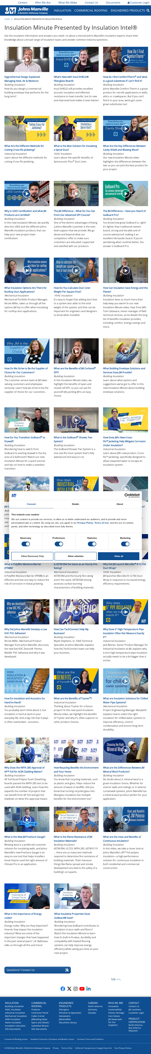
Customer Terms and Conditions (90, 1039)
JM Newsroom (115, 1019)
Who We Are (43, 2)
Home (7, 19)
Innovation (113, 1006)
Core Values (114, 1016)
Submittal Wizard (40, 1025)
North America (95, 1006)
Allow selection (75, 556)
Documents (113, 2)
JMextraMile (65, 1019)
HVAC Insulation (13, 1009)
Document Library (68, 1022)
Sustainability (115, 1009)
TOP (113, 979)
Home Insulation (13, 1022)
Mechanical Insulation (16, 1016)
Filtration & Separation (70, 1012)
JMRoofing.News (39, 1019)
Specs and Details (40, 1022)
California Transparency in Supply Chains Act (93, 1048)
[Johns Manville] (26, 10)
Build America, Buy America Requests (136, 1028)
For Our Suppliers (113, 1023)
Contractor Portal (39, 1012)
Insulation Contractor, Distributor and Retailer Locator (52, 1039)
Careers (22, 2)
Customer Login (140, 2)
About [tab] (119, 504)
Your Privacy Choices (123, 1048)
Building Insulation (14, 1006)
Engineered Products (66, 1004)
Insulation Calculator (15, 1025)
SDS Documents (13, 1029)
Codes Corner (38, 1016)
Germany (92, 1009)
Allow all (118, 556)
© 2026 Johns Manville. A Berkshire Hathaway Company (27, 1048)
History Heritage (116, 1012)
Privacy (56, 1048)
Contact (134, 1003)
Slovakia (92, 1012)
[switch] (59, 544)
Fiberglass (64, 1009)
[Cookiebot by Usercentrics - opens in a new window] (127, 495)
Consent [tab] (31, 504)
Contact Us (91, 2)
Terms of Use (66, 1048)
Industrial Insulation (15, 1012)
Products (35, 1009)
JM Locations (135, 1009)
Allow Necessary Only (32, 556)
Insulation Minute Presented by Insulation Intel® (38, 19)
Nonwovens (64, 1016)
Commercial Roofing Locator (16, 1039)
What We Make (67, 2)
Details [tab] (75, 504)
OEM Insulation (12, 1019)
